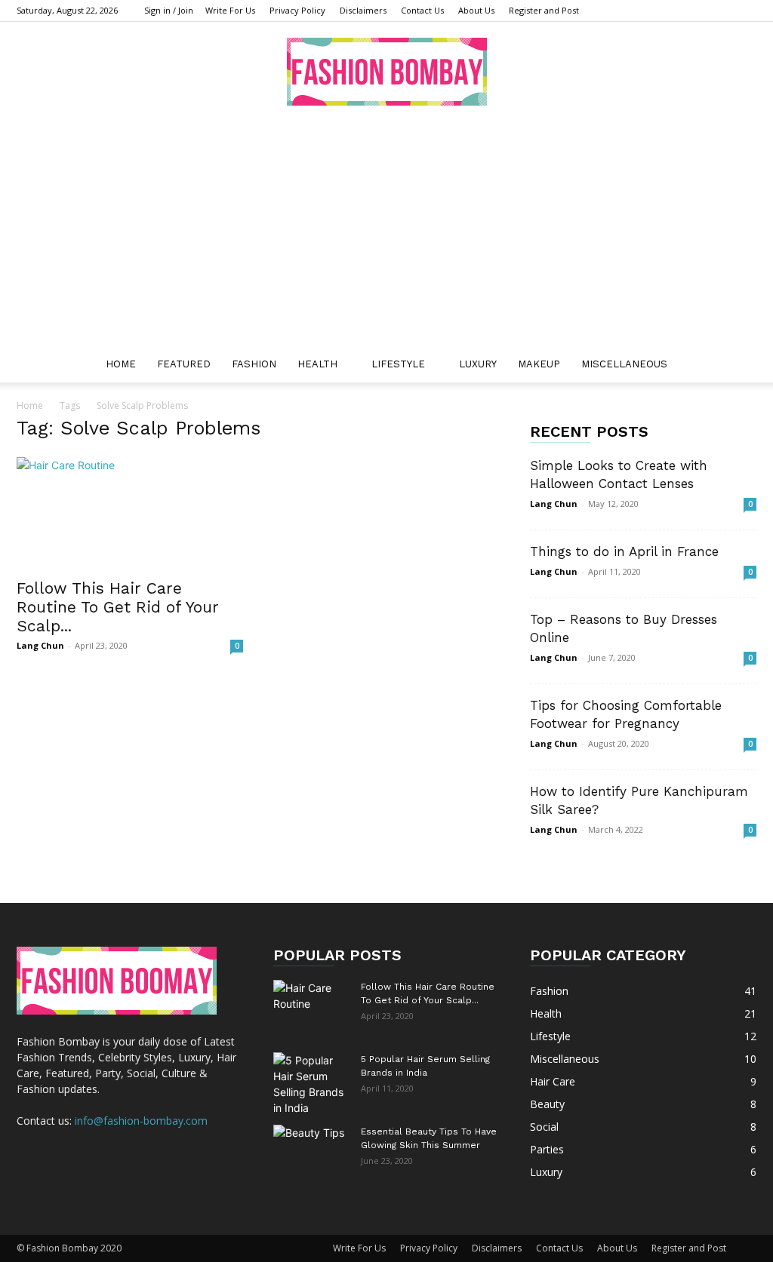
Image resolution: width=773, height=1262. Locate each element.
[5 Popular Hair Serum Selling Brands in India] (311, 1084)
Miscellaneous (624, 364)
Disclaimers (363, 10)
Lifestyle (398, 364)
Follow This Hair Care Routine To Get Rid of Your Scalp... (118, 607)
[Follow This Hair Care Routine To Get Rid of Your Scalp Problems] (130, 513)
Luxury (478, 364)
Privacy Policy (297, 10)
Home (121, 364)
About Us (476, 10)
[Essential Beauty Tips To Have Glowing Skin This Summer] (311, 1151)
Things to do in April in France (626, 551)
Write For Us (230, 10)
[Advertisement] (386, 233)
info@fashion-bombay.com (141, 1120)
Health (317, 364)
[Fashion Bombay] (386, 72)
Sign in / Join (168, 10)
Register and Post (544, 10)
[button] (738, 365)
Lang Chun (40, 645)
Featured (184, 364)
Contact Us (422, 10)
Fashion (254, 364)
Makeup (539, 364)
